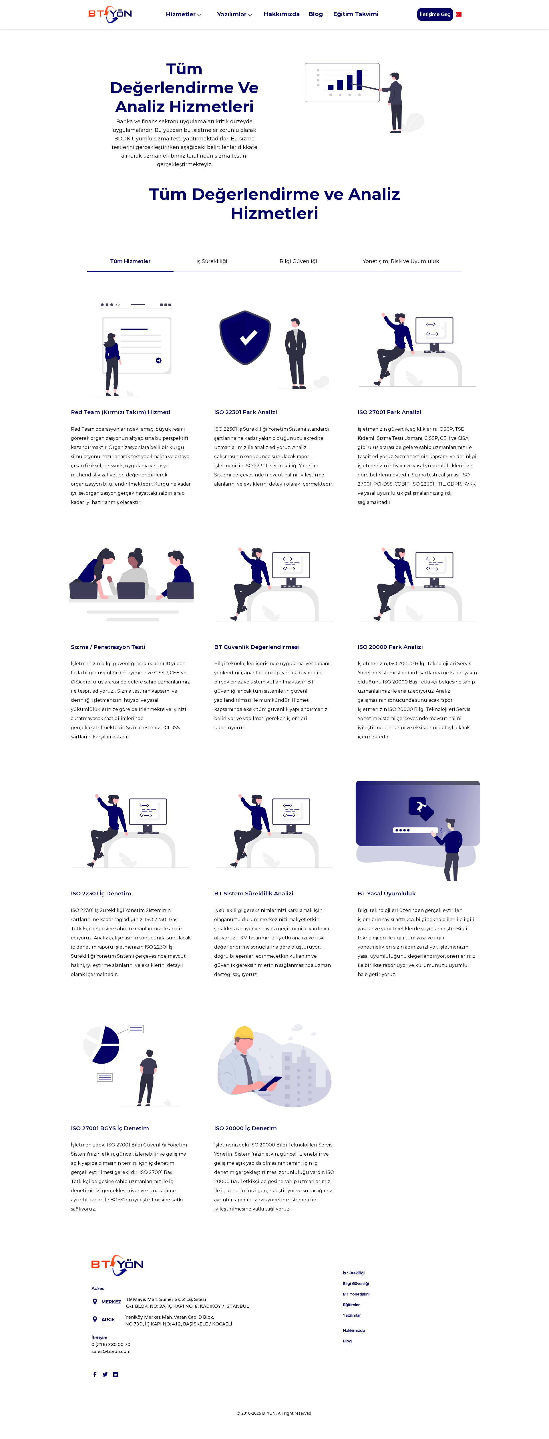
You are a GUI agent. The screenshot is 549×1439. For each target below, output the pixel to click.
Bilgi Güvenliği (356, 1283)
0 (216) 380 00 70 (111, 1344)
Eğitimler (351, 1304)
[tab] (130, 261)
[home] (110, 14)
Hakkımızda (354, 1330)
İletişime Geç (435, 14)
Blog (347, 1340)
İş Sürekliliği (354, 1272)
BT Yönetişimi (356, 1294)
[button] (187, 14)
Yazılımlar (352, 1315)
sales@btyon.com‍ (111, 1351)
